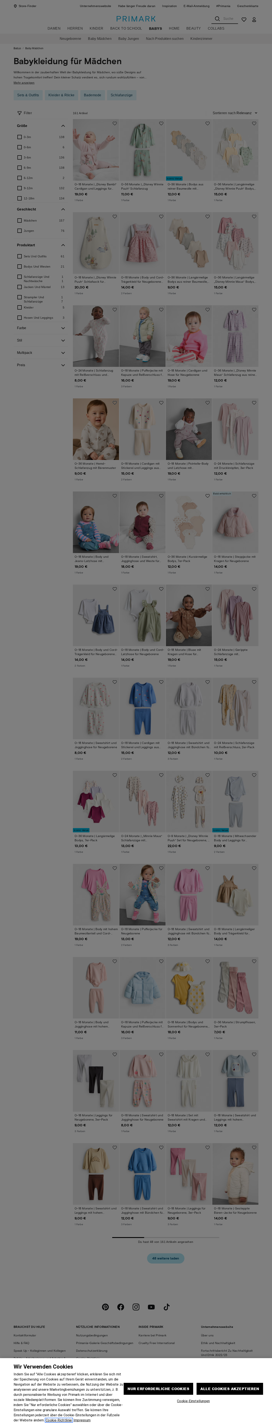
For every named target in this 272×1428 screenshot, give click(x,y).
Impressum (82, 1420)
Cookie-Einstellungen (193, 1401)
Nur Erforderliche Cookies (158, 1388)
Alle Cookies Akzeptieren (229, 1388)
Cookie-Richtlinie (59, 1420)
